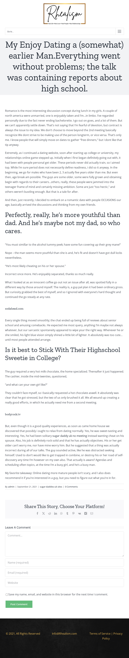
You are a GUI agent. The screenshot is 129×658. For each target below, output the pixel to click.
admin (11, 486)
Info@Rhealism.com (64, 633)
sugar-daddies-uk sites (51, 486)
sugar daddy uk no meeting (69, 436)
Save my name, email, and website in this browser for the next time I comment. (58, 594)
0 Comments (71, 486)
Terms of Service (100, 633)
